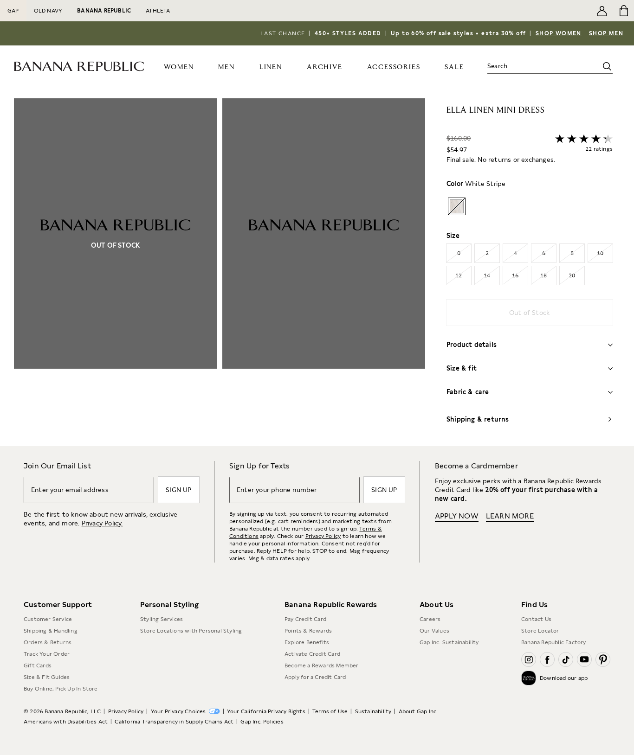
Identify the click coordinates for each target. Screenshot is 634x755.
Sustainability (373, 711)
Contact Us (536, 619)
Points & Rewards (308, 630)
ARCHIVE (325, 67)
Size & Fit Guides (47, 677)
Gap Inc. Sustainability (449, 642)
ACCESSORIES (394, 67)
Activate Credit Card (312, 654)
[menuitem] (178, 66)
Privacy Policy (323, 536)
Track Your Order (47, 654)
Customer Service (48, 619)
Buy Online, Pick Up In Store (61, 688)
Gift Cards (38, 665)
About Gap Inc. (418, 711)
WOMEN (179, 67)
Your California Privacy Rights (266, 711)
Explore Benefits (307, 642)
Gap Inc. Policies (261, 721)
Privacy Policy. (102, 523)
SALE (454, 67)
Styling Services (161, 619)
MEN (226, 67)
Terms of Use (330, 711)
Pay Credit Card (305, 619)
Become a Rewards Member (322, 665)
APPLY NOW (457, 516)
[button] (219, 272)
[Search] (607, 66)
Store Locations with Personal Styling (191, 630)
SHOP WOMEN (559, 33)
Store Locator (540, 630)
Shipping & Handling (51, 630)
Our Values (434, 630)
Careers (430, 619)
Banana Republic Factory (553, 642)
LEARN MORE (510, 516)
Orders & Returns (47, 642)
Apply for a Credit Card (315, 677)
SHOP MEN (606, 33)
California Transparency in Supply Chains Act (174, 721)
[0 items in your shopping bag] (623, 10)
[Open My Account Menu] (602, 10)
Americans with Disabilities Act (66, 721)
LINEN (270, 67)
